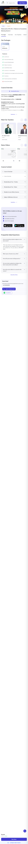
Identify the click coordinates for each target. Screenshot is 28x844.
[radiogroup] (14, 46)
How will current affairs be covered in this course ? (12, 270)
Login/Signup (22, 2)
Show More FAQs (14, 274)
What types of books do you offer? (10, 253)
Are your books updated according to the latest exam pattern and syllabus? (12, 264)
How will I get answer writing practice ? (11, 258)
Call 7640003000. (6, 285)
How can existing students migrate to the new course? (12, 240)
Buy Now (14, 839)
